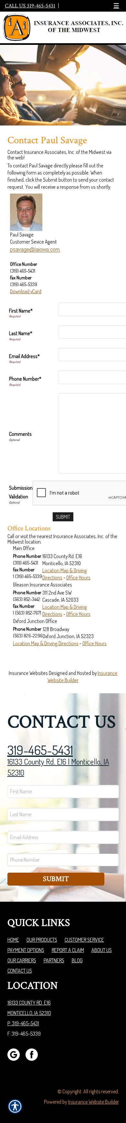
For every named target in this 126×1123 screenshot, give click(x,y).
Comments (20, 434)
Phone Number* (25, 379)
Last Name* (20, 333)
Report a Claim (68, 950)
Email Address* (24, 356)
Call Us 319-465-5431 (30, 5)
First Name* (21, 310)
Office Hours (78, 577)
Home (13, 940)
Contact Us (19, 971)
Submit (56, 879)
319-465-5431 (40, 749)
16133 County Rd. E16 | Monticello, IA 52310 (58, 767)
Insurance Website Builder (93, 1101)
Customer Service (84, 940)
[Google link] (16, 1054)
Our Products (41, 940)
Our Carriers (21, 960)
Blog (77, 960)
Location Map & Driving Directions (46, 643)
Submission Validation (21, 492)
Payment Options (25, 950)
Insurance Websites (28, 673)
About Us (101, 950)
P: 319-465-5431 (23, 1023)
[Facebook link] (34, 1054)
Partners (54, 960)
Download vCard (25, 291)
